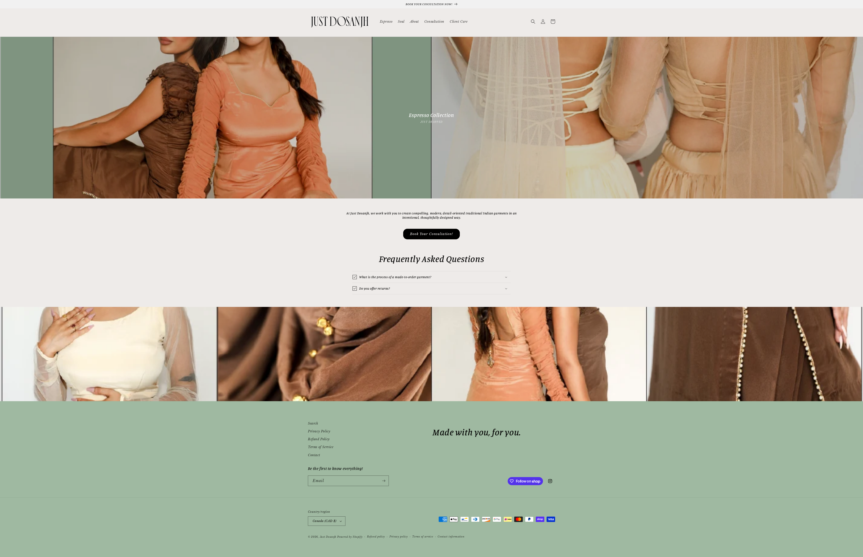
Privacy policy (398, 536)
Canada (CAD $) (324, 521)
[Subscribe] (384, 481)
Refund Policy (319, 439)
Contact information (451, 536)
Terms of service (422, 536)
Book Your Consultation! (431, 234)
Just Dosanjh (328, 536)
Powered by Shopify (350, 536)
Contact (314, 455)
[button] (533, 21)
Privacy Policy (319, 431)
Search (313, 423)
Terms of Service (321, 447)
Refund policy (376, 536)
